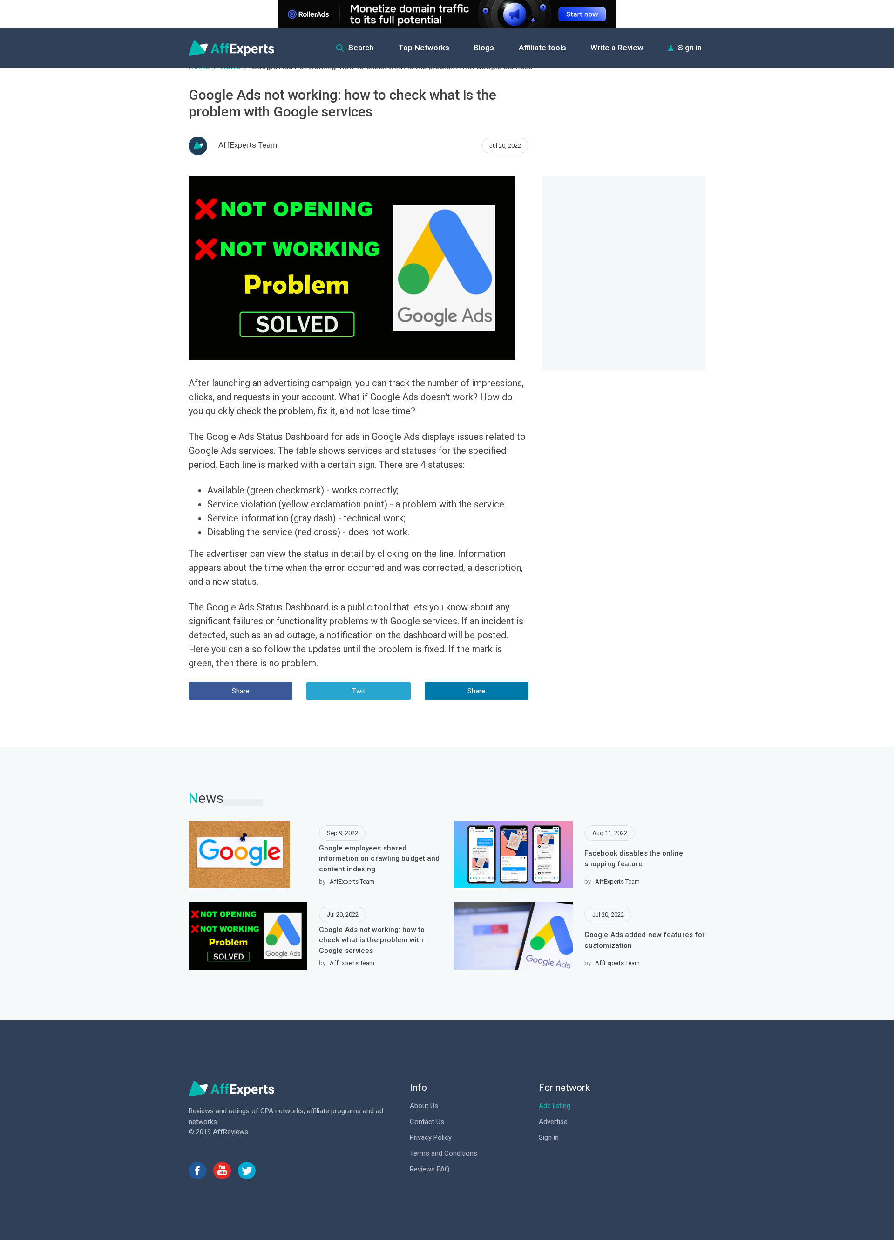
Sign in (690, 47)
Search (360, 47)
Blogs (484, 47)
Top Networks (423, 47)
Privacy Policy (431, 1137)
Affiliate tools (542, 47)
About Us (424, 1106)
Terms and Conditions (443, 1153)
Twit (358, 691)
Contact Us (427, 1121)
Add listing (554, 1106)
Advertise (553, 1121)
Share (241, 691)
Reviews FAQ (429, 1169)
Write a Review (616, 47)
